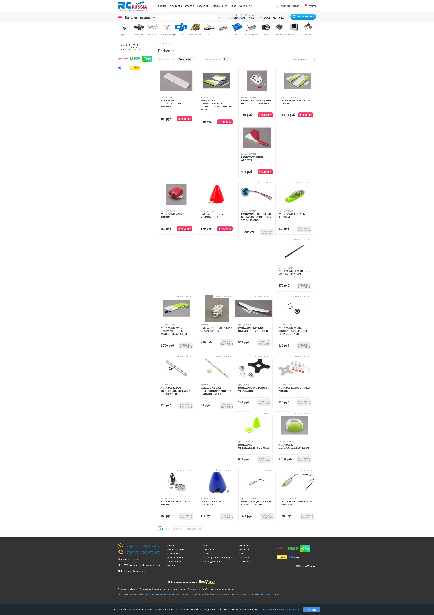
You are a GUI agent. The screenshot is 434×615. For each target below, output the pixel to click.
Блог (233, 5)
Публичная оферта (127, 589)
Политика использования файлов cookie (161, 594)
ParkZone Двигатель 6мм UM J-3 (296, 503)
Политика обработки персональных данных (162, 589)
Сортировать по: (166, 59)
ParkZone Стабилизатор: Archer (171, 103)
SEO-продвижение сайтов (182, 582)
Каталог (171, 545)
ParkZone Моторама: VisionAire (253, 389)
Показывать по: (212, 59)
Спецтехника (173, 553)
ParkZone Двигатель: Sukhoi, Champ (256, 503)
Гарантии (203, 5)
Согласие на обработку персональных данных (211, 589)
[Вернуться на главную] (160, 43)
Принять (312, 609)
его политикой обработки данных (263, 594)
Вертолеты (245, 545)
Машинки (244, 549)
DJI (205, 545)
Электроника (174, 561)
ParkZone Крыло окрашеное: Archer (253, 329)
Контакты (245, 5)
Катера (243, 553)
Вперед (177, 529)
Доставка (176, 5)
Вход (282, 6)
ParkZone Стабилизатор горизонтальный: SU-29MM (217, 105)
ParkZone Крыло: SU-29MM (296, 102)
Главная (162, 5)
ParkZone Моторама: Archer (294, 389)
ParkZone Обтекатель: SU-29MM (253, 446)
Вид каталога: (299, 59)
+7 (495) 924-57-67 (271, 17)
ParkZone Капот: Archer (173, 216)
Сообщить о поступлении (267, 232)
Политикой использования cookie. (281, 609)
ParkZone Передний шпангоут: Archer (256, 102)
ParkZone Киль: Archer (252, 159)
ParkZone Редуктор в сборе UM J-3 (216, 329)
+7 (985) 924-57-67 (241, 17)
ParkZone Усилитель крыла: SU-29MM (294, 272)
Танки (206, 553)
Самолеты (208, 549)
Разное (171, 565)
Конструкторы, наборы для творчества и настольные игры (234, 557)
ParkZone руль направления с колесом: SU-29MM (173, 331)
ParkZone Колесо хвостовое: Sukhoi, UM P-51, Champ (293, 331)
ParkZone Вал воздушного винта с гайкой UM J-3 (216, 390)
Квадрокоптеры (175, 549)
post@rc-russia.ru (137, 571)
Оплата (189, 5)
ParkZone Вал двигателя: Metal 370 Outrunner (175, 390)
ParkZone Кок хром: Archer (175, 503)
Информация (220, 5)
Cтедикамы (245, 561)
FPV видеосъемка (212, 561)
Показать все (194, 529)
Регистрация (292, 6)
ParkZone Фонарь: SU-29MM (292, 216)
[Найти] (218, 17)
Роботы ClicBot (175, 557)
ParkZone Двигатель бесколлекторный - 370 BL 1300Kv (256, 217)
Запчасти (244, 557)
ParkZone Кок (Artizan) (211, 503)
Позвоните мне (305, 16)
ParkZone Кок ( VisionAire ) (212, 216)
